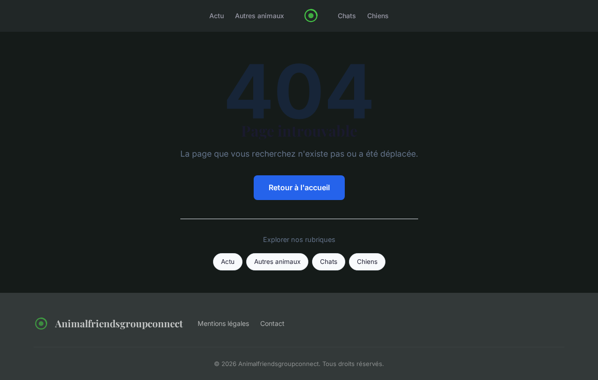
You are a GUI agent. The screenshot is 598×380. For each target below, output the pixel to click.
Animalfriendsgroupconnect (119, 323)
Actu (216, 16)
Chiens (378, 16)
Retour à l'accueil (299, 187)
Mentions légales (223, 323)
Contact (272, 323)
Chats (347, 16)
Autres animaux (259, 16)
